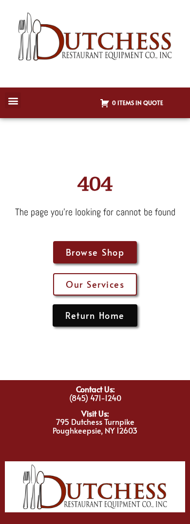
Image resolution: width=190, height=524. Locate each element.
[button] (13, 100)
